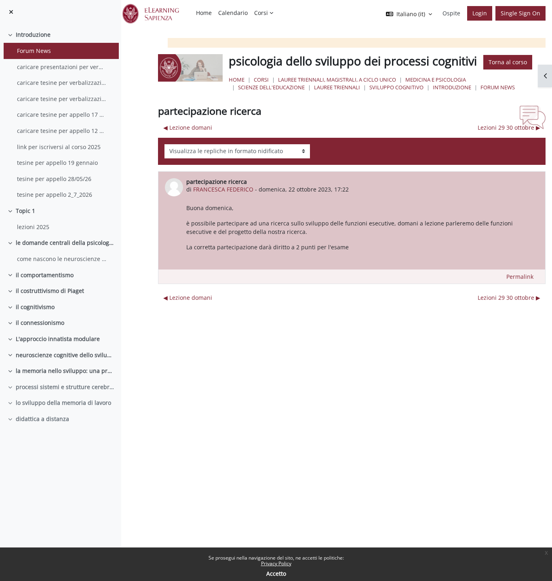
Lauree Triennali (337, 87)
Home (236, 79)
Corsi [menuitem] (261, 13)
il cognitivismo (35, 307)
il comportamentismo (45, 275)
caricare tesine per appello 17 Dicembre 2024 (62, 114)
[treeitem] (60, 115)
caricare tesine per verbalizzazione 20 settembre (62, 99)
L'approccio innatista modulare (58, 339)
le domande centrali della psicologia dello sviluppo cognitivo (65, 242)
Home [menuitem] (204, 13)
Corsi (261, 79)
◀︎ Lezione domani (187, 127)
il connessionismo (40, 322)
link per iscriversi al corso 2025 (59, 147)
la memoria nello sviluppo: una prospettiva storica (65, 371)
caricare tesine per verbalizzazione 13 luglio (62, 82)
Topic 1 (25, 211)
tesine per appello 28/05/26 (54, 179)
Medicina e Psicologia (435, 79)
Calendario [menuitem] (233, 13)
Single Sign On (520, 13)
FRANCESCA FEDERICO (223, 189)
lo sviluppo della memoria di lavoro (63, 402)
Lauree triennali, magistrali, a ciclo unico (337, 79)
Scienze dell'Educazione (271, 87)
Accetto (276, 573)
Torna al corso (508, 62)
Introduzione (33, 34)
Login (479, 13)
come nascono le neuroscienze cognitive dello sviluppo (62, 259)
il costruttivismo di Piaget (50, 291)
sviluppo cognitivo (396, 87)
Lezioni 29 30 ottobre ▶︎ (509, 127)
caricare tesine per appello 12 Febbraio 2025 (62, 131)
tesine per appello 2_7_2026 (54, 194)
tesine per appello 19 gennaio (57, 162)
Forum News (34, 51)
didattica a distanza (42, 419)
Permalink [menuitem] (519, 276)
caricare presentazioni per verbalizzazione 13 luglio (62, 67)
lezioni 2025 (33, 227)
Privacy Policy (276, 563)
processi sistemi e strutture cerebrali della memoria (65, 387)
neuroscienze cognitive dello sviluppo (65, 355)
